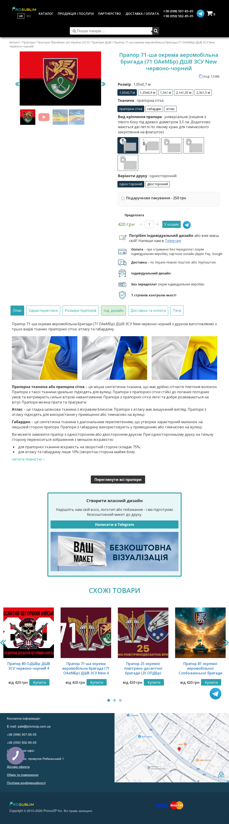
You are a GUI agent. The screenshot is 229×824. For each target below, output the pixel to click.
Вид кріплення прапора (164, 124)
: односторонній (161, 175)
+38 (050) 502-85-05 (178, 16)
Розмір (134, 84)
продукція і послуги (76, 13)
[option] (127, 92)
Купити (39, 682)
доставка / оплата (142, 13)
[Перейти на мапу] (171, 747)
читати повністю (27, 459)
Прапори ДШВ (101, 42)
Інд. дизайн (113, 310)
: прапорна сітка (148, 100)
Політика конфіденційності (26, 782)
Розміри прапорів (80, 310)
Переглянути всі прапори (118, 479)
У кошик (171, 224)
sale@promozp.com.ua (34, 726)
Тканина (140, 100)
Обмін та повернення (22, 774)
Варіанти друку (147, 175)
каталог (46, 13)
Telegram (173, 240)
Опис (17, 310)
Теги (177, 310)
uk (21, 16)
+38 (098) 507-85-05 (178, 11)
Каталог (14, 42)
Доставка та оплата (148, 310)
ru (29, 16)
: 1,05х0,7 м (141, 84)
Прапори (28, 42)
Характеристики (43, 310)
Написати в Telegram (114, 524)
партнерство (109, 13)
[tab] (17, 311)
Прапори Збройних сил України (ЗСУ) (63, 42)
